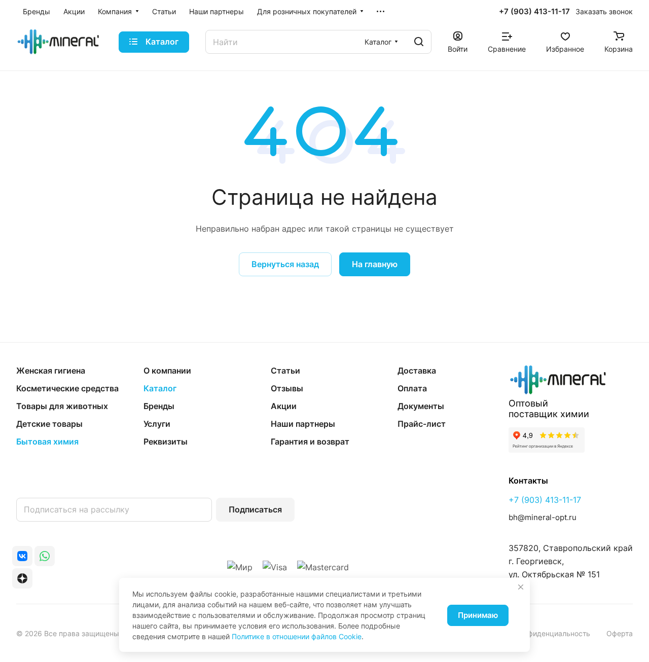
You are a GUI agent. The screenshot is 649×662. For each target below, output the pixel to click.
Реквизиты (165, 441)
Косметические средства (67, 388)
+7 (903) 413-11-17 (534, 11)
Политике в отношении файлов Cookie (297, 636)
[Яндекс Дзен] (22, 578)
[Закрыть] (521, 587)
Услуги (156, 424)
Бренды (158, 406)
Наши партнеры (303, 424)
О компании (167, 370)
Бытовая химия (47, 441)
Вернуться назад (285, 264)
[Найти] (418, 42)
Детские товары (49, 424)
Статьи (285, 370)
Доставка (417, 370)
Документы (421, 406)
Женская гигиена (50, 370)
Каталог (159, 388)
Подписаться (255, 509)
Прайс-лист (422, 424)
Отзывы (287, 388)
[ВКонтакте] (22, 556)
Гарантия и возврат (310, 441)
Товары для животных (62, 406)
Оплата (412, 388)
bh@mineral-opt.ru (542, 517)
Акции (284, 406)
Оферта (619, 633)
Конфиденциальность (553, 633)
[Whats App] (44, 556)
